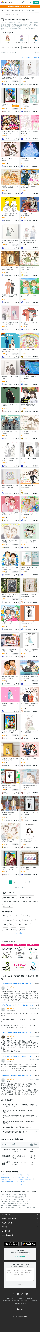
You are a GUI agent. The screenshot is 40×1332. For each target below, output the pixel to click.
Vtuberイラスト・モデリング (17, 1195)
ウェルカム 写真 (25, 1175)
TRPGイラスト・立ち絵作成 (8, 1203)
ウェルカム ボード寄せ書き (7, 1181)
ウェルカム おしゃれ (5, 1177)
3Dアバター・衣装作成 (20, 1205)
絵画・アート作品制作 (7, 1205)
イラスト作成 (4, 1195)
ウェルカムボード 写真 (6, 1179)
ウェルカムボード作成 (23, 1201)
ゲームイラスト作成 (22, 1203)
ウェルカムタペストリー (23, 1177)
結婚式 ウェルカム (5, 1175)
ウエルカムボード (29, 1179)
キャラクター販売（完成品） (8, 1207)
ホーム (3, 10)
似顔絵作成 (23, 1197)
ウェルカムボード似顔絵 (18, 1179)
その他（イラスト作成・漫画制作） (27, 1207)
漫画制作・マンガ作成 (25, 1199)
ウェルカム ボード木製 (16, 1175)
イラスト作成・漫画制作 (13, 10)
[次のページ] (29, 882)
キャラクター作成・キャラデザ (9, 1199)
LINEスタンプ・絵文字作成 (8, 1201)
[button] (20, 1105)
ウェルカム (14, 1177)
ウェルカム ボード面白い (20, 1181)
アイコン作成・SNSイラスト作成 (10, 1197)
